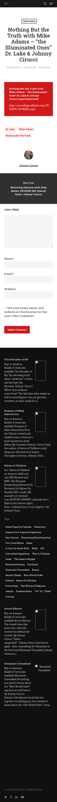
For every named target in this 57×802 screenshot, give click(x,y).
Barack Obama (13, 575)
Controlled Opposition (17, 553)
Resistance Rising (15, 564)
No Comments (44, 67)
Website (10, 289)
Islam (8, 559)
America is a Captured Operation (23, 532)
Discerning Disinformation (36, 537)
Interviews (29, 21)
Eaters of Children (26, 580)
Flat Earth (32, 564)
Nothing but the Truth (18, 135)
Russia (35, 569)
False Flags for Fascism (18, 526)
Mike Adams (26, 129)
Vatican (9, 596)
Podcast (9, 580)
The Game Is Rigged (24, 559)
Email (9, 274)
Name (9, 258)
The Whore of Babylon (33, 585)
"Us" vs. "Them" (42, 591)
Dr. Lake (10, 129)
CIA (42, 548)
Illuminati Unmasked (17, 569)
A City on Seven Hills (17, 548)
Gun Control (12, 537)
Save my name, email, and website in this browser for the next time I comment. (25, 312)
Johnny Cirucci (15, 67)
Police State (11, 585)
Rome (29, 543)
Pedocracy (40, 526)
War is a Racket (41, 553)
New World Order (33, 575)
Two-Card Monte (14, 543)
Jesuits (9, 591)
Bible (35, 548)
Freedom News (24, 591)
